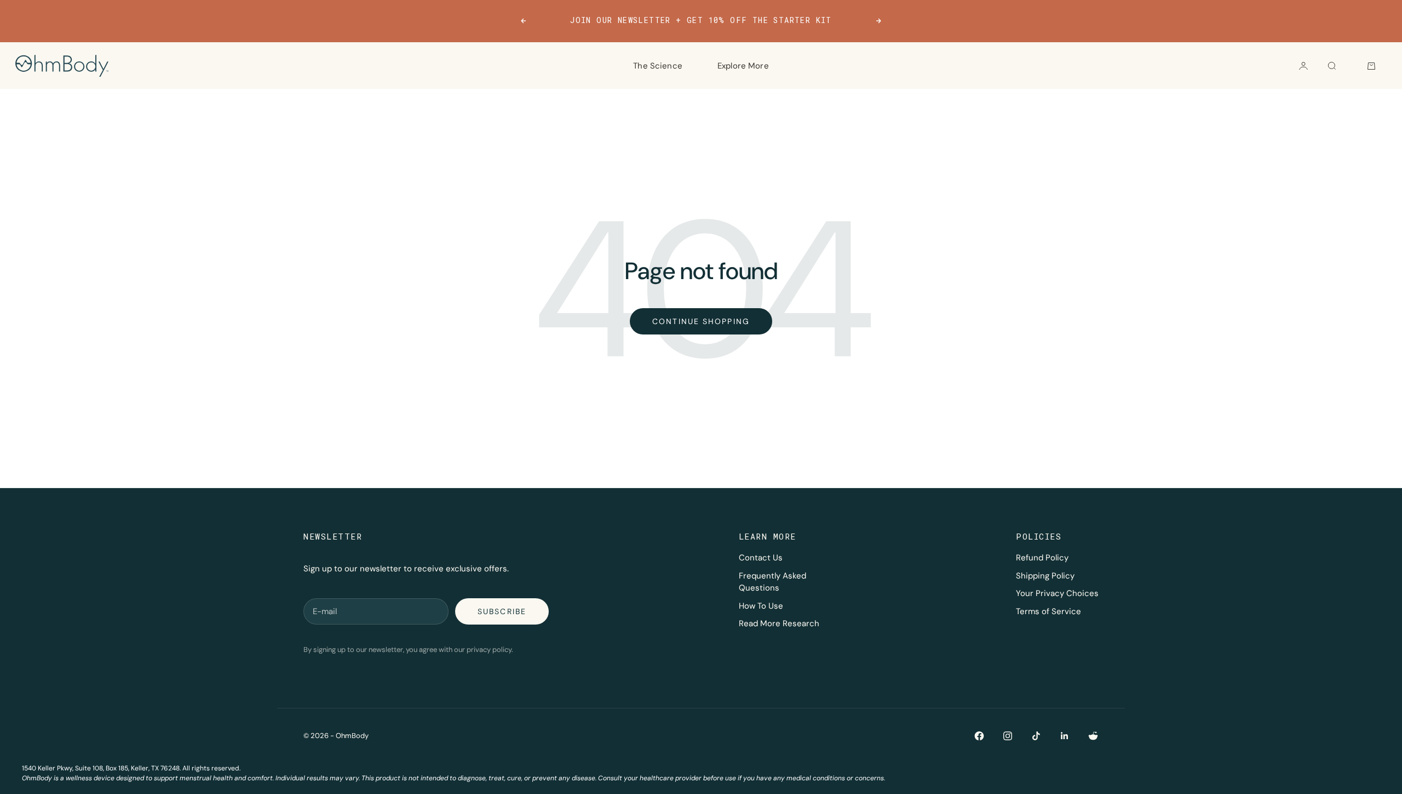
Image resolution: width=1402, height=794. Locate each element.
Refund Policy (1042, 557)
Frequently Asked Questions (772, 582)
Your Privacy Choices (1057, 593)
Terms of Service (1048, 611)
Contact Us (761, 557)
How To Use (761, 605)
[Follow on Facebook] (979, 735)
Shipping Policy (1045, 575)
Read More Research (779, 623)
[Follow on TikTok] (1036, 735)
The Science (657, 65)
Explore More (743, 65)
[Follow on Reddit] (1093, 735)
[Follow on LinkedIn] (1064, 735)
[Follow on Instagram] (1007, 735)
